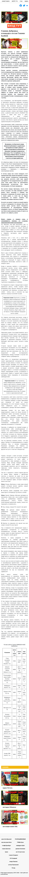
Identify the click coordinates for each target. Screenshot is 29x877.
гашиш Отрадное (13, 855)
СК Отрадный (13, 858)
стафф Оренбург (6, 845)
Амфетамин (6, 1)
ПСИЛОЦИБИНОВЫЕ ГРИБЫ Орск (20, 840)
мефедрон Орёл (20, 845)
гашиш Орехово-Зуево (6, 850)
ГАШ (21, 1)
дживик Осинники (20, 848)
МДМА (26, 1)
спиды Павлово (13, 861)
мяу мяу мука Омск (6, 842)
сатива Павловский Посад (13, 866)
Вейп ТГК (15, 1)
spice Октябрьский (6, 839)
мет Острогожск (20, 851)
